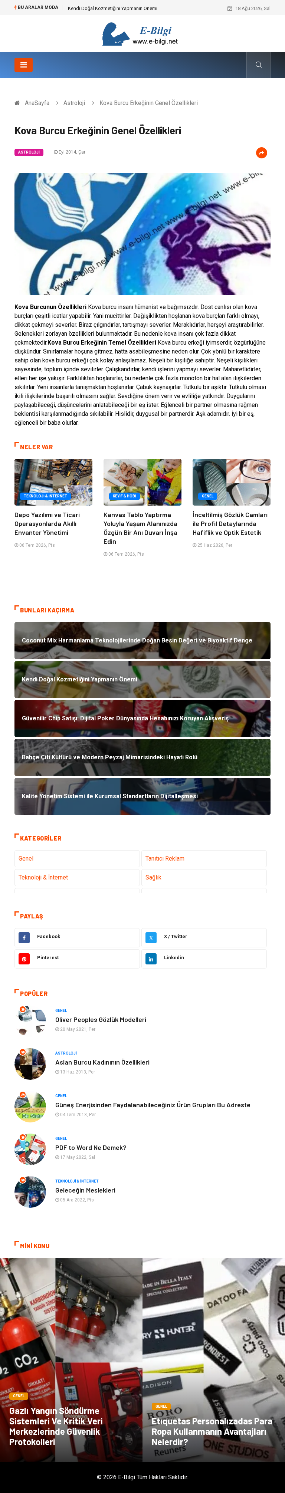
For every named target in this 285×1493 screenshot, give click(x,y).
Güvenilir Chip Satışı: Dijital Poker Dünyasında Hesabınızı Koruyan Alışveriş (146, 8)
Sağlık (153, 877)
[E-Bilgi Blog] (142, 33)
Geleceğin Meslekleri (85, 1190)
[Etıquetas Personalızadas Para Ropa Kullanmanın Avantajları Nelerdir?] (213, 1360)
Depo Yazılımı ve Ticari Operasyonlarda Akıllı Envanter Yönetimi (47, 523)
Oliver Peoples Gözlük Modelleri (100, 1019)
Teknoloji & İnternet (45, 496)
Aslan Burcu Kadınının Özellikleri (102, 1062)
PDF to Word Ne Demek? (91, 1147)
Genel (207, 496)
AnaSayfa (37, 102)
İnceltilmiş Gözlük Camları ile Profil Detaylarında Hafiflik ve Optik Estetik (230, 523)
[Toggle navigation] (23, 65)
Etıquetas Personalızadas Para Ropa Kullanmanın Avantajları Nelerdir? (212, 1431)
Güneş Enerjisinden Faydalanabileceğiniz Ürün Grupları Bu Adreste (152, 1105)
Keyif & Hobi (124, 496)
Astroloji (74, 102)
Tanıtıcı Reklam (164, 858)
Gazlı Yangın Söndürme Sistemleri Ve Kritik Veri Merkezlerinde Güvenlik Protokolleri (56, 1426)
